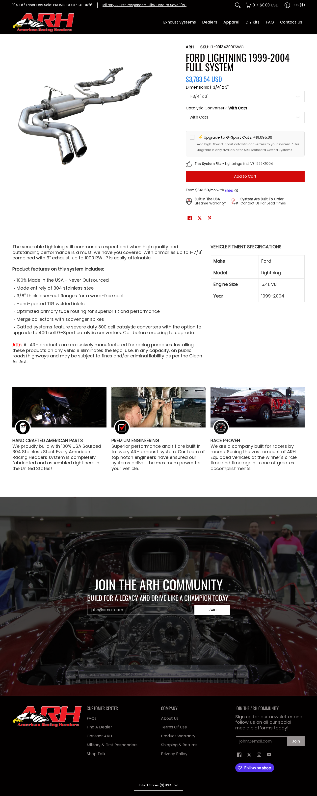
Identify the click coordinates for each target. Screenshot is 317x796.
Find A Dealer (99, 727)
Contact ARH (99, 736)
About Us (170, 718)
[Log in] (287, 5)
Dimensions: (207, 87)
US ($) (299, 5)
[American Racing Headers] (43, 22)
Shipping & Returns (179, 745)
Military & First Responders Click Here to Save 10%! (144, 5)
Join (212, 609)
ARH (190, 47)
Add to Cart (245, 176)
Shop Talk (96, 754)
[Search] (238, 5)
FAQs (92, 718)
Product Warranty (178, 736)
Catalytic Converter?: (216, 108)
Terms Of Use (174, 727)
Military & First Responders (112, 745)
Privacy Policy (174, 754)
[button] (189, 218)
